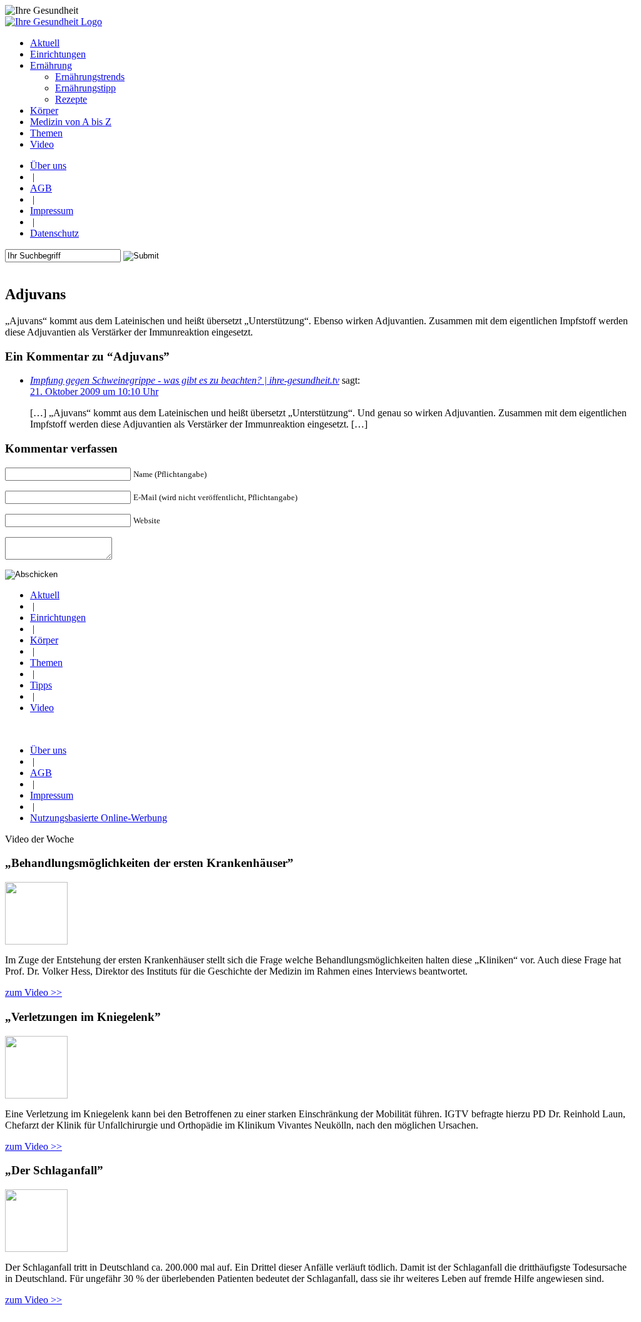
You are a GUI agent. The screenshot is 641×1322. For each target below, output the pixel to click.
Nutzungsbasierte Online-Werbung (98, 817)
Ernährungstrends (90, 76)
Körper (44, 640)
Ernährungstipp (85, 88)
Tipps (41, 685)
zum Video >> (33, 992)
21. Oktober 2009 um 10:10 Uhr (94, 391)
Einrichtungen (58, 617)
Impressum (51, 210)
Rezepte (71, 99)
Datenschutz (54, 233)
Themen (46, 662)
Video (42, 707)
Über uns (48, 165)
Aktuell (44, 595)
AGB (41, 188)
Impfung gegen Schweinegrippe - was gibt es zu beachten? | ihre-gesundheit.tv (184, 380)
